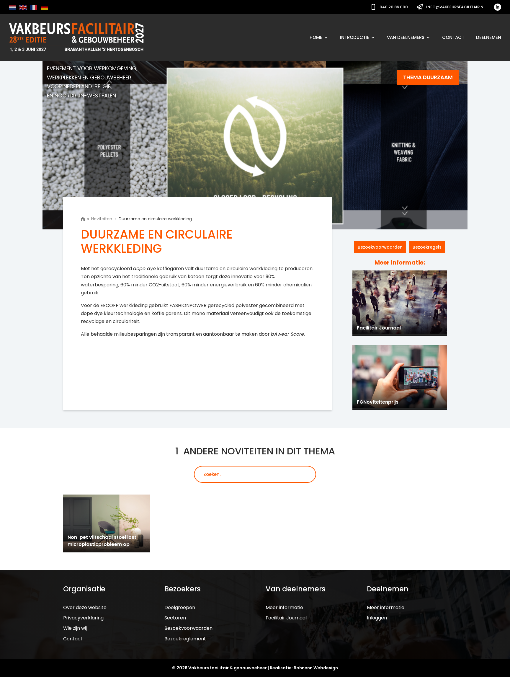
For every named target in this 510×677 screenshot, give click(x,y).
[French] (34, 7)
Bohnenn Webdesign (316, 668)
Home (316, 37)
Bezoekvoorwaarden (380, 247)
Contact (453, 37)
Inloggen (377, 617)
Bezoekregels (427, 247)
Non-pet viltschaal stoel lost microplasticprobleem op (102, 541)
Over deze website (85, 607)
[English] (23, 7)
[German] (44, 7)
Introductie (354, 37)
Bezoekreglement (185, 638)
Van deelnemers (405, 37)
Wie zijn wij (75, 628)
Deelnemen (488, 37)
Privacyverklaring (83, 617)
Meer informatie (284, 607)
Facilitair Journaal (286, 617)
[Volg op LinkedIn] (497, 7)
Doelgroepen (179, 607)
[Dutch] (13, 7)
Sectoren (175, 617)
